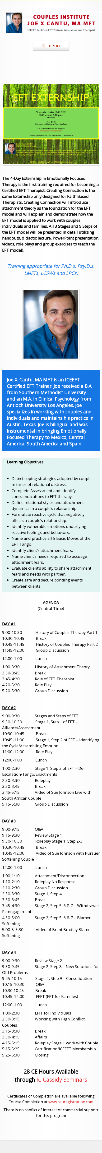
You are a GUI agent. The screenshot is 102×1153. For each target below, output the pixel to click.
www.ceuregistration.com (70, 1101)
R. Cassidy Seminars (62, 1079)
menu (53, 45)
